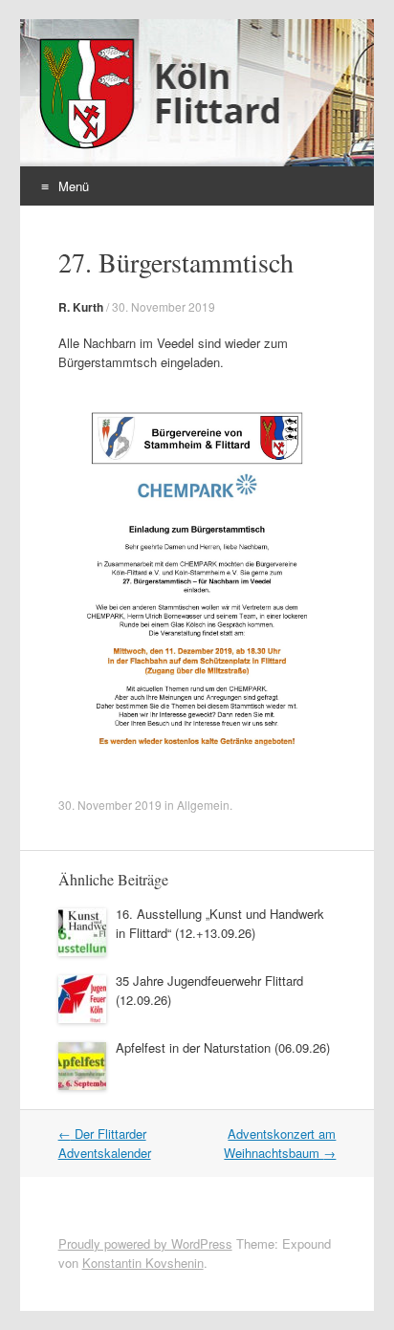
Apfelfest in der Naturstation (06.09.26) (223, 1047)
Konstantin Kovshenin (143, 1263)
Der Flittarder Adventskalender (104, 1143)
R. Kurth (80, 307)
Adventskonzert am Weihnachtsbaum (280, 1143)
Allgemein (203, 804)
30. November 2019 (163, 306)
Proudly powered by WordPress (145, 1243)
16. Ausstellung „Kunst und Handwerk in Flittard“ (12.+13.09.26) (220, 923)
